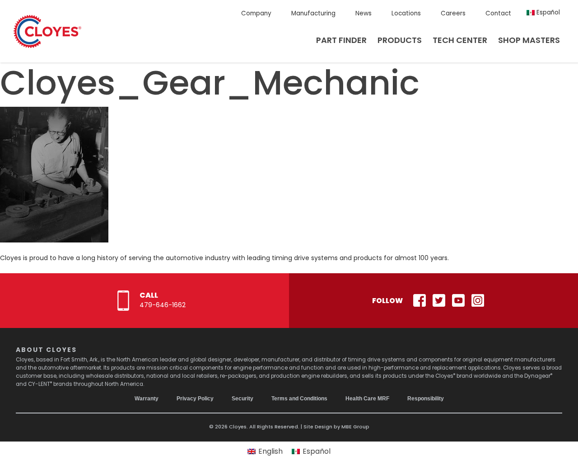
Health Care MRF (367, 398)
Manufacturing (313, 13)
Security (242, 398)
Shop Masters (529, 40)
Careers (453, 13)
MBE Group (355, 426)
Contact (498, 13)
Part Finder (341, 40)
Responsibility (425, 398)
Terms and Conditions (299, 398)
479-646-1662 (163, 304)
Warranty (146, 398)
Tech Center (460, 40)
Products (400, 40)
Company (256, 13)
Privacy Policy (195, 398)
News (363, 13)
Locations (406, 13)
